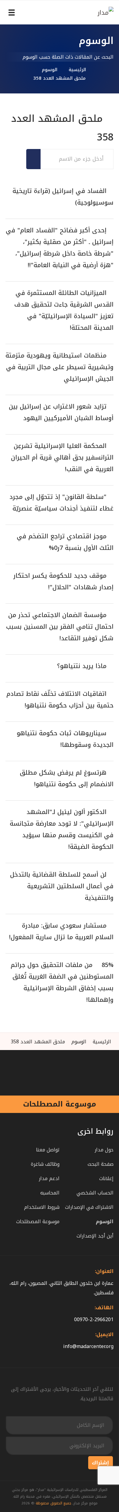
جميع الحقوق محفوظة (53, 1503)
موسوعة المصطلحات (59, 1104)
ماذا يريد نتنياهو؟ (81, 666)
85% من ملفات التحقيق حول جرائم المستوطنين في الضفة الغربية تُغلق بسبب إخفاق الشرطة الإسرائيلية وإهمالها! (62, 982)
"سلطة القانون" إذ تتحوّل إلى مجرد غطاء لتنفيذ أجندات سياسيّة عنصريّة (61, 502)
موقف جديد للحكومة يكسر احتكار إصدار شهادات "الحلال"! (63, 581)
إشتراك (100, 1462)
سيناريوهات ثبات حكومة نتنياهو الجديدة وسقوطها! (65, 739)
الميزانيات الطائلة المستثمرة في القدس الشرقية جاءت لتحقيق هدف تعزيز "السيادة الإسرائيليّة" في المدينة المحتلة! (64, 310)
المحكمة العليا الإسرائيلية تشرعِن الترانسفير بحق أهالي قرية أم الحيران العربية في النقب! (62, 457)
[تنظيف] (30, 159)
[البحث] (37, 159)
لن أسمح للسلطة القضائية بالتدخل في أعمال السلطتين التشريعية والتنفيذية (62, 886)
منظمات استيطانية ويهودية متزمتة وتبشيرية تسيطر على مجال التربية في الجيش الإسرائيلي (59, 367)
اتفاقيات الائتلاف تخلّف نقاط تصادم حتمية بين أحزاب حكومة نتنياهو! (60, 699)
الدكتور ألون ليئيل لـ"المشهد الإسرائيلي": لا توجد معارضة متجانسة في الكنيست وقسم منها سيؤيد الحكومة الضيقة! (62, 829)
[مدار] (94, 12)
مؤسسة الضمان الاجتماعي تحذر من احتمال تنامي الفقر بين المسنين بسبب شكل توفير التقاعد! (60, 626)
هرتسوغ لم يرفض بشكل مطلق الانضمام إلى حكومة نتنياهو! (67, 778)
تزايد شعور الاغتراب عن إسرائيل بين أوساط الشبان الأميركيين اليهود (61, 412)
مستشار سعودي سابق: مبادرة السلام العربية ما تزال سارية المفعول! (61, 931)
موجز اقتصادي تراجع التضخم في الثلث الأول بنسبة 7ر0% (65, 542)
